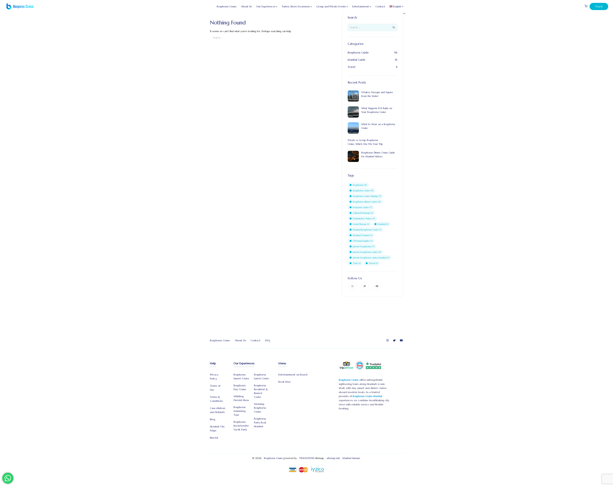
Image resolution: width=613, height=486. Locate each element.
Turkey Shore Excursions (296, 6)
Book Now (284, 381)
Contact (380, 6)
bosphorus (360, 185)
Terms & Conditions (216, 398)
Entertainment (360, 6)
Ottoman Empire (363, 240)
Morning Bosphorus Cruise (260, 407)
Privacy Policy (214, 376)
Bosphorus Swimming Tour (240, 411)
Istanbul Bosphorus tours (367, 229)
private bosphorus (364, 246)
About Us (246, 6)
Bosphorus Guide (358, 52)
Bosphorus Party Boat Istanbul (260, 422)
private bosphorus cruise (367, 252)
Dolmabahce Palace (364, 218)
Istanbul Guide (356, 59)
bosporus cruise (362, 207)
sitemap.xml (333, 458)
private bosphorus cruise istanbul (371, 257)
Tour (357, 263)
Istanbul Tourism (362, 235)
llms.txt (214, 437)
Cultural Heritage (363, 212)
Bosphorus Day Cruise (240, 387)
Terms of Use (215, 387)
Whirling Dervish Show (241, 398)
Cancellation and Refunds (217, 410)
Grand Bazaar (361, 224)
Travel (351, 67)
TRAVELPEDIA (306, 458)
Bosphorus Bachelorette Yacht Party (241, 425)
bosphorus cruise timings (367, 196)
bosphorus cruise (363, 190)
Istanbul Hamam (351, 458)
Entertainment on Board (292, 374)
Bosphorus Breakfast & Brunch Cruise (261, 391)
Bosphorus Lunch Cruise (261, 376)
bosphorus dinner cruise (367, 201)
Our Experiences (265, 6)
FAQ (267, 340)
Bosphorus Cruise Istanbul (367, 396)
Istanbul (383, 224)
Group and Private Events (331, 6)
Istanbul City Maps (217, 428)
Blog (212, 419)
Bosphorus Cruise (227, 6)
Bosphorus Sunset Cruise (241, 376)
